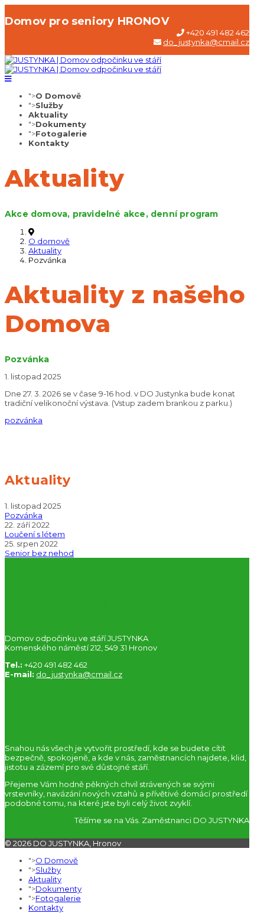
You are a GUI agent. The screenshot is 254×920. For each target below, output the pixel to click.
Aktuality (48, 114)
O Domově (58, 95)
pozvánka (24, 420)
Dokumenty (60, 124)
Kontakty (48, 143)
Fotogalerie (61, 133)
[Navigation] (8, 78)
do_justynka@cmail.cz (206, 42)
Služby (49, 105)
